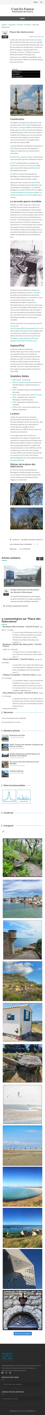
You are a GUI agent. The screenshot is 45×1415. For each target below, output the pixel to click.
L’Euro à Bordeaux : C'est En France (18, 659)
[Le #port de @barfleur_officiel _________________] (22, 899)
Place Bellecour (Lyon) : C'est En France (20, 693)
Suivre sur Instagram (23, 1333)
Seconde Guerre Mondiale (23, 544)
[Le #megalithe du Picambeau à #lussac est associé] (22, 858)
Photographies (17, 76)
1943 (24, 222)
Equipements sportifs (20, 606)
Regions (4, 25)
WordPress (31, 1411)
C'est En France (22, 9)
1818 (14, 390)
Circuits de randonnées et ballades (14, 718)
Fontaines (32, 539)
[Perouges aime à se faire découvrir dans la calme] (22, 1310)
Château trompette (25, 382)
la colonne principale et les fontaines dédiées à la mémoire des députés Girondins (26, 192)
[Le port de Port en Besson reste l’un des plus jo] (22, 1228)
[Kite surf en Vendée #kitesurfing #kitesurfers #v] (22, 1104)
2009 (21, 359)
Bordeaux (27, 25)
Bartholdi (41, 36)
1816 (23, 130)
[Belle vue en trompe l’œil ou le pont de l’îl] (22, 1146)
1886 (12, 185)
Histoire (15, 69)
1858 (14, 174)
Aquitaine (12, 25)
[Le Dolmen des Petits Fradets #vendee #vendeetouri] (22, 1063)
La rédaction (26, 549)
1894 (27, 190)
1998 (24, 54)
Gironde (20, 25)
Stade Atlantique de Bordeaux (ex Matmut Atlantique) (25, 755)
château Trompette (34, 293)
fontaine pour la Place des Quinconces (23, 165)
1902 (33, 190)
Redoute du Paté (17, 735)
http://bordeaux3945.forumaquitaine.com (24, 328)
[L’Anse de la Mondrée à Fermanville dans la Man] (22, 1187)
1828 (28, 125)
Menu (36, 2)
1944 (12, 229)
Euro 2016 (15, 74)
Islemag (12, 1411)
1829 (14, 157)
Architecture (16, 72)
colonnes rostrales (35, 395)
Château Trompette (19, 127)
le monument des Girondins (19, 455)
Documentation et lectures (11, 722)
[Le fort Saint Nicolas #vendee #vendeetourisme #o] (22, 940)
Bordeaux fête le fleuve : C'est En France (21, 627)
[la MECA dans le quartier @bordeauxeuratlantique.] (22, 1269)
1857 (14, 163)
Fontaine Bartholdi (17, 460)
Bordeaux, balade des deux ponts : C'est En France (22, 645)
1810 (23, 125)
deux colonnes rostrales (24, 157)
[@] (8, 833)
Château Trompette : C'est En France (19, 675)
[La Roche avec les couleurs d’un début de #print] (22, 981)
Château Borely (17, 771)
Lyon (19, 190)
